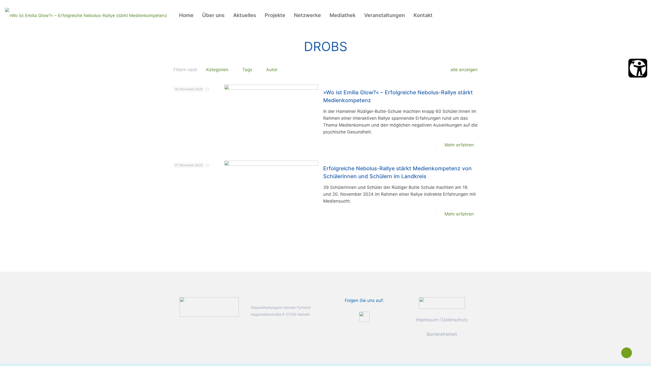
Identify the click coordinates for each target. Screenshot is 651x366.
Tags (247, 69)
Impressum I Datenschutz (442, 319)
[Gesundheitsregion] (86, 15)
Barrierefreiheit (442, 334)
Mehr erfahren (459, 144)
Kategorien (217, 69)
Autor (271, 69)
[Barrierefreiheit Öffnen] (638, 68)
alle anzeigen (464, 69)
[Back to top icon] (626, 352)
